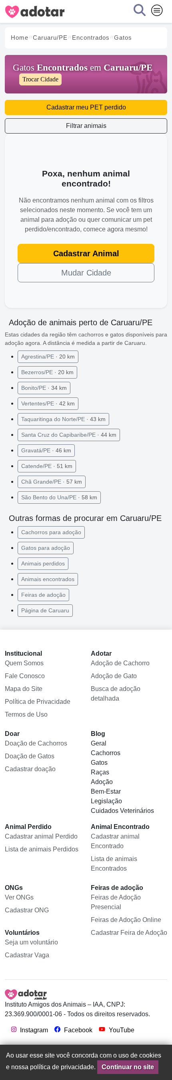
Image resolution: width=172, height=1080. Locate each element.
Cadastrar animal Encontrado (115, 841)
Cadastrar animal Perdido (41, 836)
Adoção (102, 781)
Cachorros (105, 753)
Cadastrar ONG (27, 910)
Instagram (33, 1030)
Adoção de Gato (114, 676)
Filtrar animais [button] (86, 125)
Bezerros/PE (47, 372)
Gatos (99, 762)
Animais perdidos (43, 563)
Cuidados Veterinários (122, 810)
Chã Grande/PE (51, 481)
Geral (98, 743)
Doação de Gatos (29, 756)
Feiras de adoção (43, 595)
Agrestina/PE (48, 356)
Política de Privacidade (37, 701)
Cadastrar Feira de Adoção (129, 932)
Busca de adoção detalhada (115, 693)
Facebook (77, 1030)
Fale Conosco (25, 676)
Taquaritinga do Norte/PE (63, 419)
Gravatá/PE (46, 450)
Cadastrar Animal (86, 253)
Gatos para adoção (45, 548)
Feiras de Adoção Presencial (116, 902)
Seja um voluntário (31, 942)
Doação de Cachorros (36, 743)
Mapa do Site (23, 688)
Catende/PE (46, 466)
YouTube (120, 1030)
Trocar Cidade (40, 79)
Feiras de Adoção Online (126, 919)
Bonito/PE (44, 388)
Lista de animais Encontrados (114, 863)
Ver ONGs (19, 897)
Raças (100, 772)
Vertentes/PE (48, 403)
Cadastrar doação (30, 769)
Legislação (106, 801)
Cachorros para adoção (51, 532)
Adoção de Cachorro (120, 663)
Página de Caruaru (45, 610)
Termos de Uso (26, 714)
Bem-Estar (106, 791)
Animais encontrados (47, 579)
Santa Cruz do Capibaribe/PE (68, 435)
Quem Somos (24, 663)
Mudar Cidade (86, 272)
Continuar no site (128, 1067)
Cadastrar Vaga (27, 955)
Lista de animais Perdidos (41, 849)
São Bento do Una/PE (59, 497)
